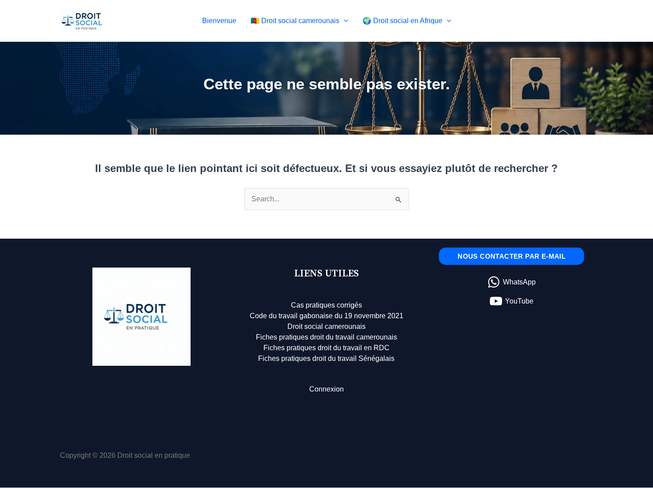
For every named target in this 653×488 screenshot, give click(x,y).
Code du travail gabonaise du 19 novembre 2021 (326, 316)
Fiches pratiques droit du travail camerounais (326, 337)
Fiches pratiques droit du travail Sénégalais (326, 358)
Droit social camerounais (326, 326)
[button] (511, 256)
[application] (343, 20)
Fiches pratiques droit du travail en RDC (326, 348)
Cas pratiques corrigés (326, 305)
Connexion (326, 389)
